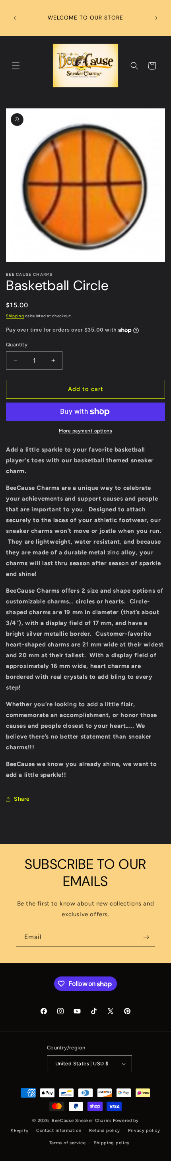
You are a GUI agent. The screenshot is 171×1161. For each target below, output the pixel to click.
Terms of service (67, 1142)
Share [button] (22, 799)
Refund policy (104, 1130)
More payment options (85, 431)
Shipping (15, 315)
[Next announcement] (156, 18)
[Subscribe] (146, 937)
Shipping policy (112, 1142)
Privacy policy (144, 1130)
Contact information (58, 1130)
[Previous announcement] (14, 18)
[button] (16, 66)
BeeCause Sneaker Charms (82, 1120)
